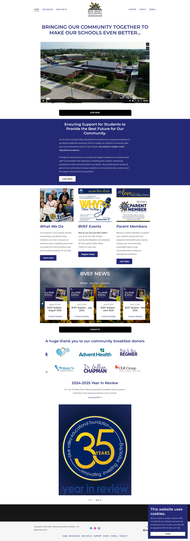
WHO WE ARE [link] (47, 9)
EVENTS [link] (143, 9)
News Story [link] (94, 283)
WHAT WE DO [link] (61, 9)
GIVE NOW (95, 112)
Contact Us (95, 329)
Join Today (124, 261)
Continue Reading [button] (55, 316)
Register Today (88, 254)
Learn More (67, 179)
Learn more (48, 258)
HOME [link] (36, 9)
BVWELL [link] (152, 9)
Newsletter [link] (105, 283)
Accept (167, 534)
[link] (95, 9)
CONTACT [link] (123, 536)
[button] (99, 500)
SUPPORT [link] (132, 9)
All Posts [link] (83, 283)
